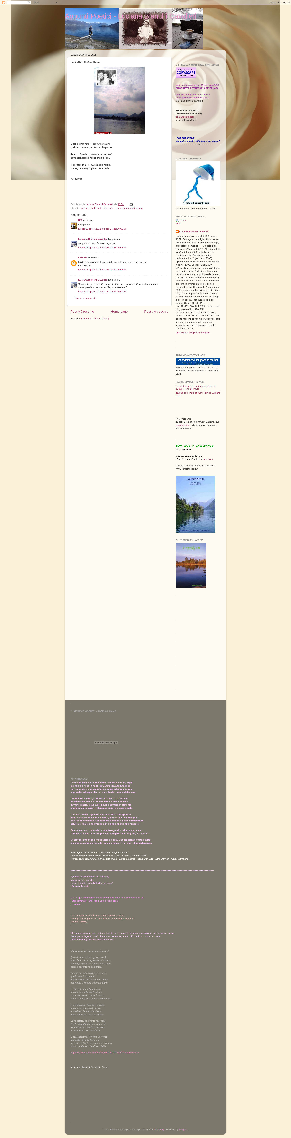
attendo (85, 208)
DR (80, 220)
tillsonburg (158, 1129)
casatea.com (183, 425)
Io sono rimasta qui (124, 208)
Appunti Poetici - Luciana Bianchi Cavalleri (130, 16)
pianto (139, 208)
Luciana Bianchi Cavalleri (93, 239)
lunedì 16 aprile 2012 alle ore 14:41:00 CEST (102, 229)
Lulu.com (208, 459)
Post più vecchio (156, 311)
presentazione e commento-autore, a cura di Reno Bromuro (195, 387)
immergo (108, 208)
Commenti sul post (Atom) (95, 318)
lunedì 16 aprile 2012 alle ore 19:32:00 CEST (102, 291)
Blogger (183, 1129)
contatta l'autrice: (185, 117)
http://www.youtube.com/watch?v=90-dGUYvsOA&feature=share (105, 1052)
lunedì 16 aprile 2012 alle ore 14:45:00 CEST (102, 247)
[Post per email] (131, 204)
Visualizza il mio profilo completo (193, 332)
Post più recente (82, 311)
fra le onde (96, 208)
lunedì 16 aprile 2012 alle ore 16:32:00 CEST (102, 269)
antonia (82, 257)
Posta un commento (85, 298)
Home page (119, 311)
